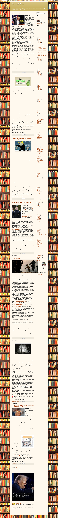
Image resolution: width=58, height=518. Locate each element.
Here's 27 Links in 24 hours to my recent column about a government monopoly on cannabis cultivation (25, 503)
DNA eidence (38, 154)
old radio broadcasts (39, 214)
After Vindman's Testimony (26, 216)
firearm (38, 164)
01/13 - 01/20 (39, 100)
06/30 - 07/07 (39, 74)
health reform (38, 183)
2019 (38, 34)
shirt (37, 238)
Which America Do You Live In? (18, 13)
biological (38, 129)
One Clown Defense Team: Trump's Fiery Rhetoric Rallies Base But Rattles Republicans (23, 406)
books (38, 134)
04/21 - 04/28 (39, 85)
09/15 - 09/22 (39, 62)
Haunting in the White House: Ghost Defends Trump (22, 342)
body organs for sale (39, 133)
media (38, 205)
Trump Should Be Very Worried (17, 455)
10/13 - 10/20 (39, 58)
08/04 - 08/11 (39, 69)
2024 (38, 28)
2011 (38, 110)
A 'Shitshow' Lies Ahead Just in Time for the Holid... (42, 47)
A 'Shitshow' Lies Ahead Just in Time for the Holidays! (22, 75)
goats (37, 175)
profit (37, 225)
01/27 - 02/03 (39, 98)
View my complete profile (39, 23)
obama (38, 211)
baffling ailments (39, 124)
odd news (38, 213)
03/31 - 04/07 (39, 88)
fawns (38, 163)
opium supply (38, 215)
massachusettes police (39, 202)
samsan (38, 233)
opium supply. (38, 216)
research (38, 231)
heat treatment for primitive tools (41, 184)
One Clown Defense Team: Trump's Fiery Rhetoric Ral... (42, 55)
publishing (38, 226)
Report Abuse (38, 260)
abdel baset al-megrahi (39, 120)
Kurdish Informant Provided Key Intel (20, 301)
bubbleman (38, 136)
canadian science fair (39, 139)
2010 (38, 111)
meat (37, 204)
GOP (37, 176)
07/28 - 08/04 (39, 70)
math (37, 203)
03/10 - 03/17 (39, 91)
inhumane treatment (39, 192)
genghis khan (38, 171)
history (38, 187)
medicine (38, 206)
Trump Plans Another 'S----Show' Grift (17, 469)
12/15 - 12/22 (39, 37)
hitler (37, 188)
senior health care (39, 237)
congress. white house (39, 143)
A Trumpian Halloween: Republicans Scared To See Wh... (42, 49)
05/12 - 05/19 (39, 82)
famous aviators (39, 159)
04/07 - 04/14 (39, 87)
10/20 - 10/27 (39, 57)
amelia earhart (38, 122)
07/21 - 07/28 (39, 71)
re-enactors (38, 230)
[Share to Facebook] (24, 72)
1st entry (38, 118)
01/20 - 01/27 (39, 99)
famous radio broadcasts (40, 160)
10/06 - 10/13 (39, 59)
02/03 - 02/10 (39, 97)
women (38, 254)
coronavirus (38, 146)
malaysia (38, 200)
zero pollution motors (39, 257)
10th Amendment (39, 116)
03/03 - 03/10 (39, 92)
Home (38, 16)
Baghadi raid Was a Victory (18, 304)
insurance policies (39, 193)
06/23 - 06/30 (39, 75)
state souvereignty (39, 240)
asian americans (39, 123)
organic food (38, 218)
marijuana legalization (39, 201)
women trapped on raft (39, 255)
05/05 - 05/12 (39, 83)
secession (38, 236)
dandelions (38, 150)
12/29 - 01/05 (39, 35)
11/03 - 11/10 (39, 43)
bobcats (38, 132)
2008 (38, 113)
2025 (38, 27)
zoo (37, 258)
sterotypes (38, 241)
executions (38, 158)
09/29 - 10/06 (39, 60)
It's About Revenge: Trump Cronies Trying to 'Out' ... (42, 50)
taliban (38, 245)
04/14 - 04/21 (39, 86)
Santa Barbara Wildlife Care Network (41, 234)
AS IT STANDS (18, 3)
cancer (38, 140)
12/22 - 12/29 (39, 36)
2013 (38, 108)
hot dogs (38, 189)
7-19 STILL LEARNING (40, 119)
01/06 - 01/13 (39, 101)
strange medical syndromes (40, 243)
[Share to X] (23, 198)
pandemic (38, 220)
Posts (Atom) (16, 467)
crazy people (38, 147)
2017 (38, 103)
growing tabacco (39, 179)
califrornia (38, 138)
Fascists (38, 162)
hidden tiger (38, 186)
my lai (38, 207)
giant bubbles (38, 173)
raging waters (38, 229)
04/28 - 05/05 (39, 84)
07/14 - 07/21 (39, 72)
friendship (38, 168)
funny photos (38, 169)
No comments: (18, 134)
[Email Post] (21, 134)
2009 (38, 112)
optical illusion (39, 217)
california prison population (40, 137)
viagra (38, 250)
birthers (38, 130)
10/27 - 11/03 (39, 44)
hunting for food (39, 191)
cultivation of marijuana (40, 149)
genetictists (38, 170)
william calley (38, 253)
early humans (38, 156)
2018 (38, 102)
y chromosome (38, 256)
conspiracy (38, 144)
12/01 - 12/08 (39, 39)
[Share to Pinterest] (25, 72)
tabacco (38, 244)
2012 (38, 109)
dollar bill (38, 155)
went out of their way (26, 239)
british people (38, 135)
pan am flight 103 (39, 219)
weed (37, 252)
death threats (38, 152)
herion (38, 185)
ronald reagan (38, 232)
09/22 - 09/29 (39, 61)
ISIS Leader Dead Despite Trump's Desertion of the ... (42, 52)
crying (38, 148)
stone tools (38, 242)
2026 (38, 26)
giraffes (38, 174)
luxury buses (38, 199)
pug (37, 227)
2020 (38, 33)
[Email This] (22, 72)
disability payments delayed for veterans (41, 153)
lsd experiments (39, 198)
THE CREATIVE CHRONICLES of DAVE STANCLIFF (41, 274)
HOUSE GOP (38, 190)
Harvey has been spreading (16, 229)
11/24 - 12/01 (39, 40)
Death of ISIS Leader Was (18, 306)
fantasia (38, 161)
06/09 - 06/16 (39, 77)
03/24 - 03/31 (39, 89)
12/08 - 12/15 (39, 38)
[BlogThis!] (23, 72)
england (38, 157)
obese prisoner (38, 212)
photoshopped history (39, 221)
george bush (38, 172)
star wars (38, 239)
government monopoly (39, 177)
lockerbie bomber (39, 197)
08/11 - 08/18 (39, 68)
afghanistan (38, 121)
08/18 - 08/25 (39, 67)
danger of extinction (39, 151)
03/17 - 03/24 (39, 90)
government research (39, 178)
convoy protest (38, 145)
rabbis (38, 228)
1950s (38, 117)
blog (37, 131)
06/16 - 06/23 (39, 76)
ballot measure (38, 125)
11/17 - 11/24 (39, 41)
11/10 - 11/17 (39, 42)
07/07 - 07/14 (39, 73)
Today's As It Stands (14, 506)
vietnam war (38, 251)
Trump (38, 246)
